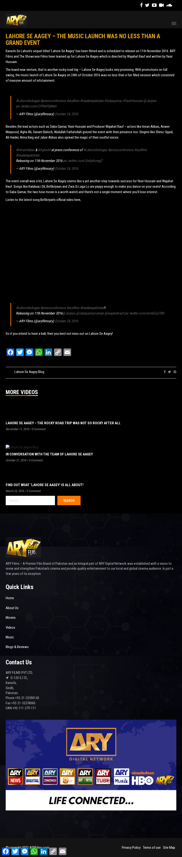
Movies (11, 617)
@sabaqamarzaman (90, 313)
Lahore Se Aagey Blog (29, 372)
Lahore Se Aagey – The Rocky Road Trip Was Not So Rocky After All (63, 423)
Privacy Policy (131, 847)
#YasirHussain (133, 101)
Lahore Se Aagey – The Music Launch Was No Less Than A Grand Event (83, 39)
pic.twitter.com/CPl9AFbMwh (36, 106)
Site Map (169, 847)
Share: (156, 372)
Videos (10, 627)
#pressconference (53, 101)
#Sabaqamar (113, 101)
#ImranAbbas (25, 150)
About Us (12, 608)
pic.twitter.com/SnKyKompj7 (82, 161)
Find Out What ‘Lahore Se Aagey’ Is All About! (44, 485)
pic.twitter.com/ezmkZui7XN (144, 313)
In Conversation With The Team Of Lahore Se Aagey (49, 454)
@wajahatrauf (114, 313)
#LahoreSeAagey (28, 101)
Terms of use (152, 847)
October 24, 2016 (66, 114)
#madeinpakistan (92, 101)
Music (10, 637)
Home (10, 598)
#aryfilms (73, 101)
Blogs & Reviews (17, 647)
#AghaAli (44, 150)
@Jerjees (149, 101)
